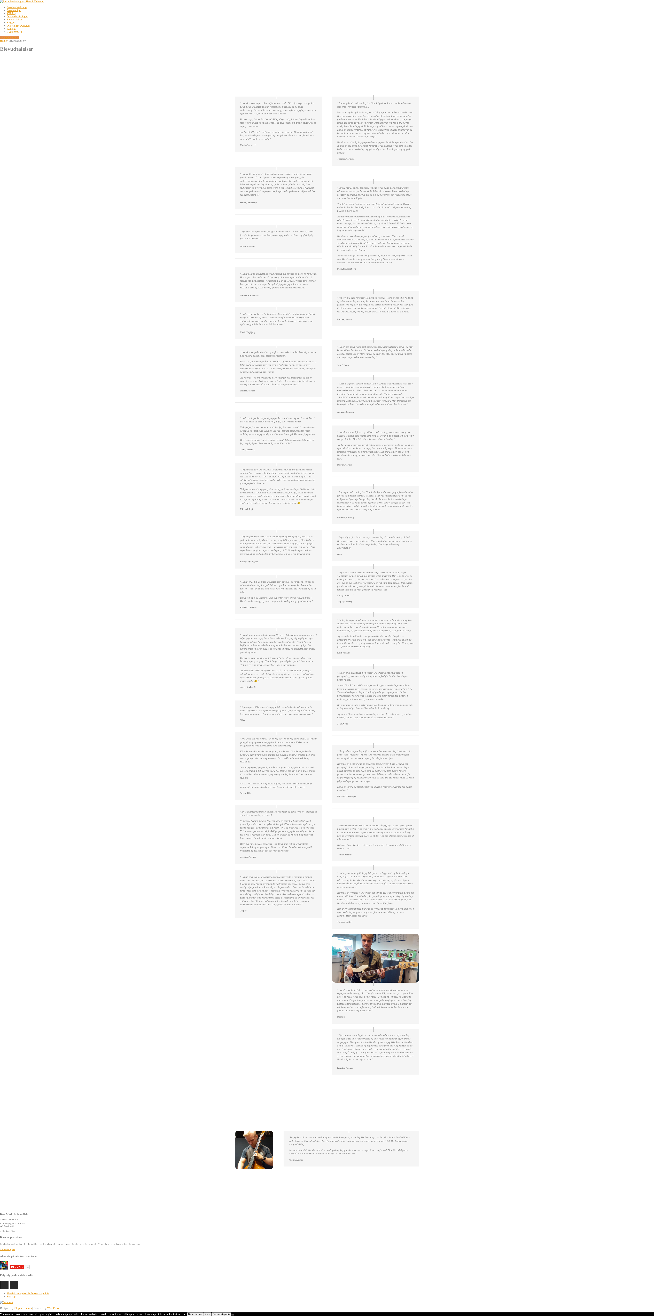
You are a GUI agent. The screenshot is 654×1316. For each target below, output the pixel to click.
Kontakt (11, 28)
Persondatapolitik (221, 1314)
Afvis (207, 1314)
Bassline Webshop (17, 7)
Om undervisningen (17, 16)
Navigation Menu (9, 37)
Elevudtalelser (14, 19)
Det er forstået (195, 1314)
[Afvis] (232, 1314)
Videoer (11, 22)
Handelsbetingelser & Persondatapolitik (28, 1293)
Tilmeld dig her (7, 1249)
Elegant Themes (23, 1308)
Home (3, 40)
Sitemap (11, 1296)
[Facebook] (14, 1285)
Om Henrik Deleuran (18, 25)
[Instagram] (4, 1285)
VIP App (11, 13)
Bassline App (14, 10)
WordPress (53, 1308)
